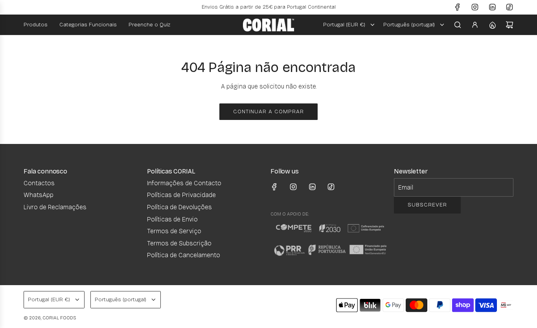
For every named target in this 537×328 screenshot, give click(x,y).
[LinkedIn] (492, 7)
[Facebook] (457, 7)
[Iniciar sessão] (475, 24)
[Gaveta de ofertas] (492, 24)
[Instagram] (475, 7)
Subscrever (427, 204)
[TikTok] (509, 7)
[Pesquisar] (457, 24)
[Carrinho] (509, 24)
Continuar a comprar (268, 111)
